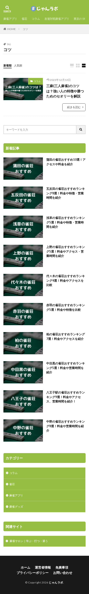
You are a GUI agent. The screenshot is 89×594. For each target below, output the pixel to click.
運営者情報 (43, 567)
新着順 (7, 65)
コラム (36, 18)
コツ (25, 29)
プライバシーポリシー (33, 573)
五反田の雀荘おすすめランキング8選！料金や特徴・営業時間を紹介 (65, 193)
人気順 (18, 65)
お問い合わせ (62, 573)
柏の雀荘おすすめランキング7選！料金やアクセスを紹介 (65, 336)
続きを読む (74, 107)
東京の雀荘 (80, 18)
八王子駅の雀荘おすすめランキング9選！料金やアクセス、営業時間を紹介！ (65, 396)
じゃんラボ (56, 582)
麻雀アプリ (10, 18)
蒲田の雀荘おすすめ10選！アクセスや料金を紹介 (66, 162)
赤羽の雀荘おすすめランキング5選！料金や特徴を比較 (65, 307)
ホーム (25, 567)
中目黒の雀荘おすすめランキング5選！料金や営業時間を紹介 (65, 367)
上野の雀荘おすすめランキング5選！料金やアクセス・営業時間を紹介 (65, 251)
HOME (11, 29)
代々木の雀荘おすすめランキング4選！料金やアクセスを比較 (65, 280)
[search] (81, 129)
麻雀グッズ (16, 506)
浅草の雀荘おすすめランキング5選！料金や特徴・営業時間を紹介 (65, 222)
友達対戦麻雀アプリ (56, 18)
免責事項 (61, 567)
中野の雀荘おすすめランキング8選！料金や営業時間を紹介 (65, 426)
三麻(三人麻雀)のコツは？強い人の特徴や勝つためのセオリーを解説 (65, 91)
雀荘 (24, 18)
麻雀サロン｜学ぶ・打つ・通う (27, 541)
